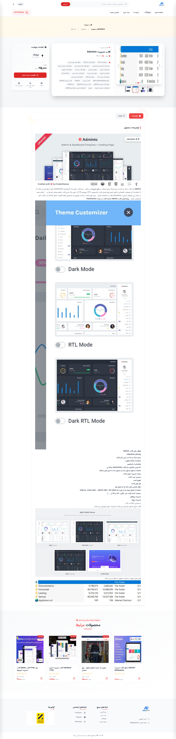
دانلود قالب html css (89, 62)
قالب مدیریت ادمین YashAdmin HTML (60, 669)
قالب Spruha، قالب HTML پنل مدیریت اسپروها (27, 669)
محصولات (83, 29)
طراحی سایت (114, 12)
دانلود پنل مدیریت (92, 73)
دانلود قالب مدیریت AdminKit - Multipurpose (125, 669)
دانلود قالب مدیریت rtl (103, 77)
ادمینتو (90, 88)
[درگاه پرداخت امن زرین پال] (40, 718)
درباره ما (136, 12)
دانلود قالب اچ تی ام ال (74, 62)
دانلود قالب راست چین (78, 73)
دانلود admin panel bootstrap (101, 81)
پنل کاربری (103, 712)
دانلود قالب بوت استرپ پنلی (82, 66)
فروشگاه (148, 12)
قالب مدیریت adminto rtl (84, 84)
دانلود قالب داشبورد (67, 70)
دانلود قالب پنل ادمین (77, 77)
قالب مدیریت (104, 48)
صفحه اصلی (159, 12)
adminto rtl (71, 84)
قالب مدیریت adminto (66, 81)
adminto (77, 81)
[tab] (27, 661)
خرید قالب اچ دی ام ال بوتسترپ (100, 66)
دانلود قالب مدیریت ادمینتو (102, 88)
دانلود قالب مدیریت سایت (65, 66)
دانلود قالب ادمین (104, 70)
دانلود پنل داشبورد (104, 73)
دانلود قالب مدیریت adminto (101, 84)
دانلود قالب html (102, 62)
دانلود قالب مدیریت (80, 70)
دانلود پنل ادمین (93, 70)
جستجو (65, 4)
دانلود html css (90, 77)
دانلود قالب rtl (65, 73)
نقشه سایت (102, 722)
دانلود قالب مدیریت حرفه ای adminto (76, 88)
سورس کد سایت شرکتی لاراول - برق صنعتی (94, 669)
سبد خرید (126, 12)
